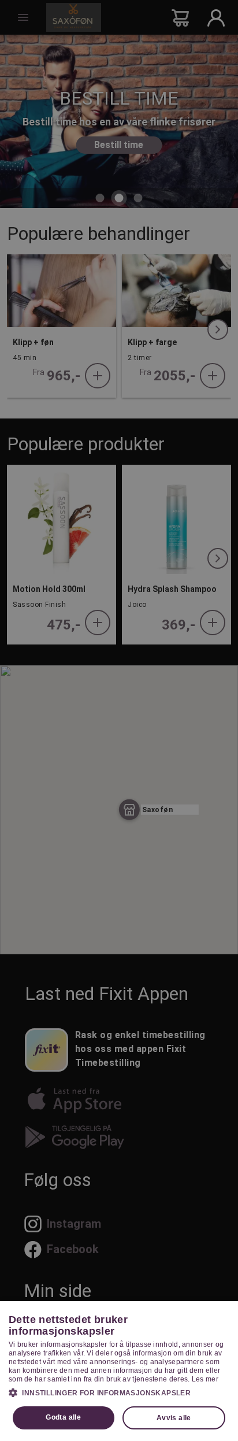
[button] (119, 1392)
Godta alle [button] (63, 1417)
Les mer (205, 1379)
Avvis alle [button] (174, 1418)
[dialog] (119, 1371)
